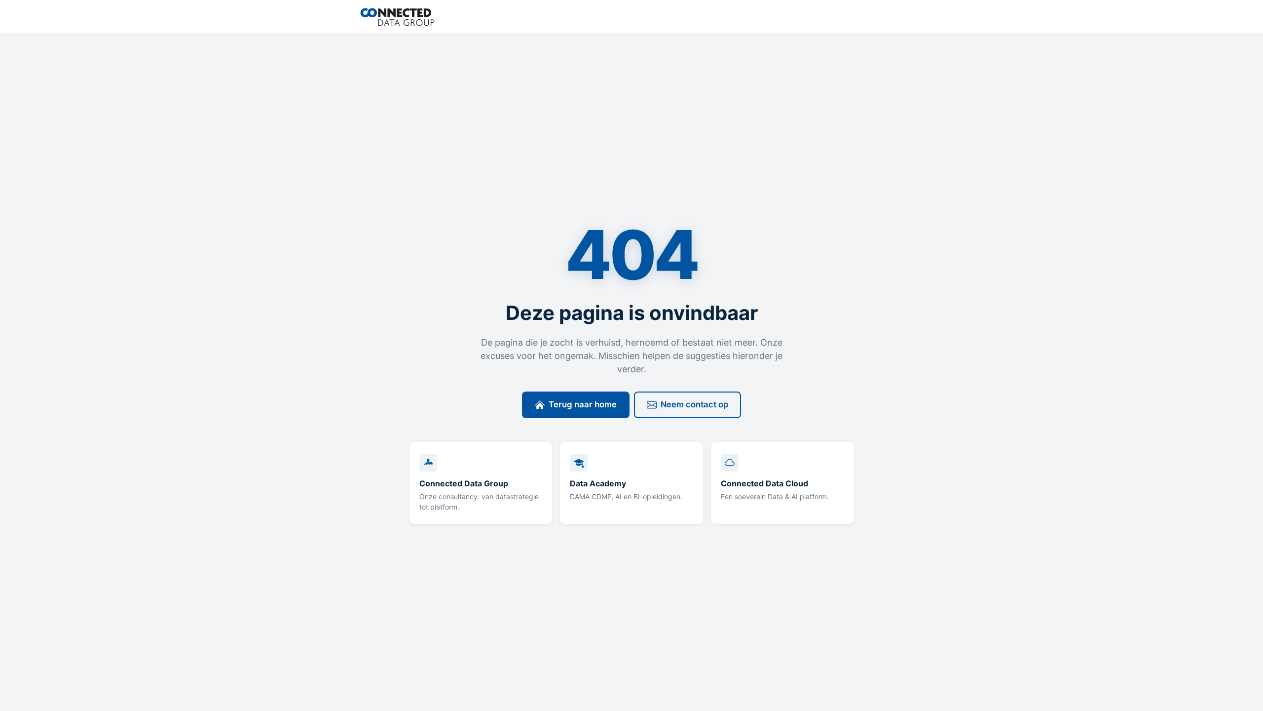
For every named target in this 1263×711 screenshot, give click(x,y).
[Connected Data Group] (397, 17)
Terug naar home (583, 404)
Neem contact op (694, 404)
